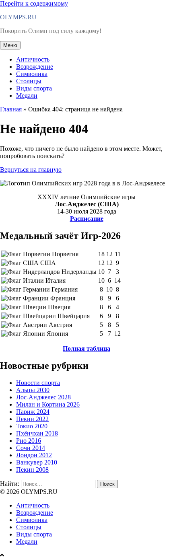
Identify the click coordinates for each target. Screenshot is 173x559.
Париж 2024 (32, 411)
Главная (11, 109)
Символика (31, 73)
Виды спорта (34, 88)
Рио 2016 (28, 440)
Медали (26, 95)
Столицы (28, 81)
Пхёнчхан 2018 (37, 433)
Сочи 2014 (30, 447)
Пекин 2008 (32, 469)
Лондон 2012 (34, 455)
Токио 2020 (31, 426)
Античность (32, 59)
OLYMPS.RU (18, 17)
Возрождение (34, 66)
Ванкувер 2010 (36, 462)
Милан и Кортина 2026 (48, 404)
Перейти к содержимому (34, 3)
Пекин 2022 (32, 418)
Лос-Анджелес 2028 (43, 397)
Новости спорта (38, 382)
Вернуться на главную (31, 169)
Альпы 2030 (32, 389)
